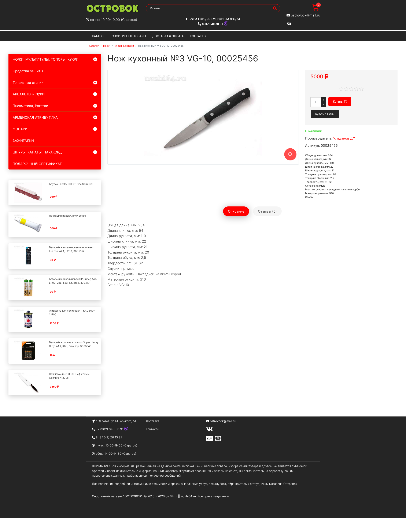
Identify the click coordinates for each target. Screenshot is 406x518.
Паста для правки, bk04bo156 (67, 215)
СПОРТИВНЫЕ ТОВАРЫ (129, 36)
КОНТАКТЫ (198, 36)
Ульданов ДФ (344, 138)
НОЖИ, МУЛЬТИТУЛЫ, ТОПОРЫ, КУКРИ (45, 59)
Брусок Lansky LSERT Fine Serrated (70, 184)
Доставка (152, 421)
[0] (315, 9)
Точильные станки (28, 82)
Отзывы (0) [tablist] (267, 211)
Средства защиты (28, 71)
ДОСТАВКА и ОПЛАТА (168, 36)
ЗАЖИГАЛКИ (23, 140)
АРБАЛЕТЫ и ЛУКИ (29, 94)
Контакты (152, 429)
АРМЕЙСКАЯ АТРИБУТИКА (35, 117)
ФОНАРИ (20, 129)
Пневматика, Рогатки (30, 106)
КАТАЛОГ (98, 36)
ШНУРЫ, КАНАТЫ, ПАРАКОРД (37, 152)
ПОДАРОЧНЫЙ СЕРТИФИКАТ (37, 164)
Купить (338, 101)
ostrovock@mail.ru (305, 15)
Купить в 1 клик (324, 113)
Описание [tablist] (236, 211)
